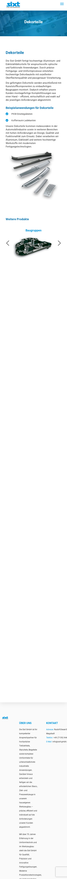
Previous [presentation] (7, 243)
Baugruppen (33, 230)
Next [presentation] (59, 243)
